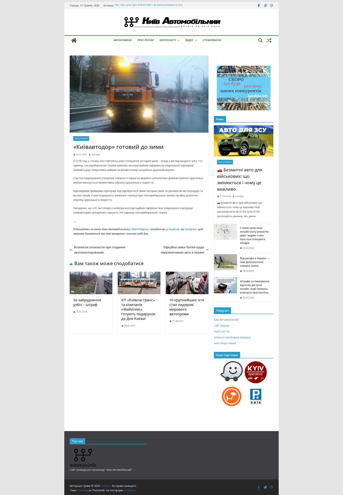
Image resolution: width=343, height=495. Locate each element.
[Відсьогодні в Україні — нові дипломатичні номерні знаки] (225, 264)
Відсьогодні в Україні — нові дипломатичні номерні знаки (254, 262)
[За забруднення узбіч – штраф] (91, 274)
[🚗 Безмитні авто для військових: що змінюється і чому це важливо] (243, 141)
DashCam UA (221, 331)
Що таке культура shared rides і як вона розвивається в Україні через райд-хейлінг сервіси (149, 7)
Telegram (143, 229)
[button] (178, 40)
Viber (134, 229)
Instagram (190, 229)
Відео (189, 40)
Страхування (212, 40)
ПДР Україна (221, 325)
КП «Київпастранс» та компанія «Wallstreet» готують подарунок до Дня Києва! (138, 309)
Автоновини (123, 40)
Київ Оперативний (225, 343)
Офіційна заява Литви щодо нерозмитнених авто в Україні (182, 249)
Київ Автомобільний (226, 319)
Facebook (173, 229)
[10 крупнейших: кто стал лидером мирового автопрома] (187, 274)
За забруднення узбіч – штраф (87, 302)
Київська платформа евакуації (232, 337)
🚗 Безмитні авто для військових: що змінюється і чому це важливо (239, 179)
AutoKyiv (95, 154)
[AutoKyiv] (74, 40)
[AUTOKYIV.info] (83, 450)
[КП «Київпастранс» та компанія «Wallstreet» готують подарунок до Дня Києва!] (139, 274)
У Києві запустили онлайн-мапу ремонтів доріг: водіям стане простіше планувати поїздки (254, 235)
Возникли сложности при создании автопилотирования (99, 249)
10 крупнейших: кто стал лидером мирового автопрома (186, 307)
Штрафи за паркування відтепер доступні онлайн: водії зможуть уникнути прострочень (254, 287)
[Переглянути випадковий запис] (269, 40)
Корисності (168, 40)
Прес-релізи (145, 40)
